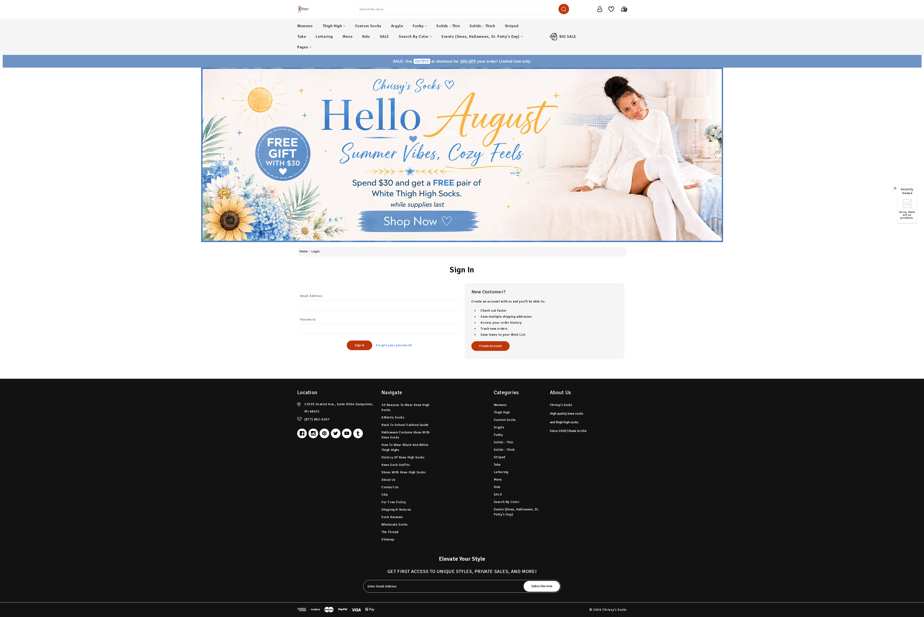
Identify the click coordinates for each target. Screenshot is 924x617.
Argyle (397, 26)
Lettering (324, 36)
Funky (418, 26)
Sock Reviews (392, 517)
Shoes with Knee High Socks (403, 472)
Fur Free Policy (393, 502)
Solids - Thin (448, 26)
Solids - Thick (482, 26)
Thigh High (332, 26)
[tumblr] (358, 433)
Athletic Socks (392, 417)
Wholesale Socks (394, 524)
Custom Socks (368, 26)
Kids (366, 36)
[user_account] (597, 9)
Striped (512, 26)
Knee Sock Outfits (395, 465)
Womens (305, 26)
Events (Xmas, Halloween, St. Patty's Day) (481, 36)
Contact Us (390, 487)
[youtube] (347, 433)
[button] (462, 155)
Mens (348, 36)
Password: (308, 319)
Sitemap (387, 539)
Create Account (490, 346)
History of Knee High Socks (403, 457)
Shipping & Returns (396, 510)
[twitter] (335, 433)
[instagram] (313, 433)
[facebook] (302, 433)
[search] (563, 9)
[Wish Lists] (609, 9)
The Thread (389, 532)
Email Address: (311, 296)
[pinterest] (324, 433)
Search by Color (414, 36)
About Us (388, 480)
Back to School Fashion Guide (405, 425)
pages (302, 47)
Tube (301, 36)
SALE (384, 36)
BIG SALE (567, 36)
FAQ (384, 495)
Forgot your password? (394, 345)
